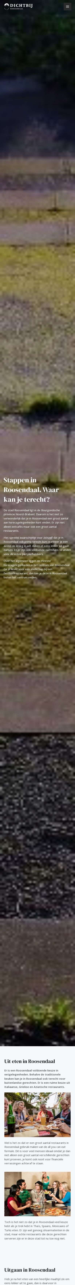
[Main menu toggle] (68, 7)
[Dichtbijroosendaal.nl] (18, 6)
